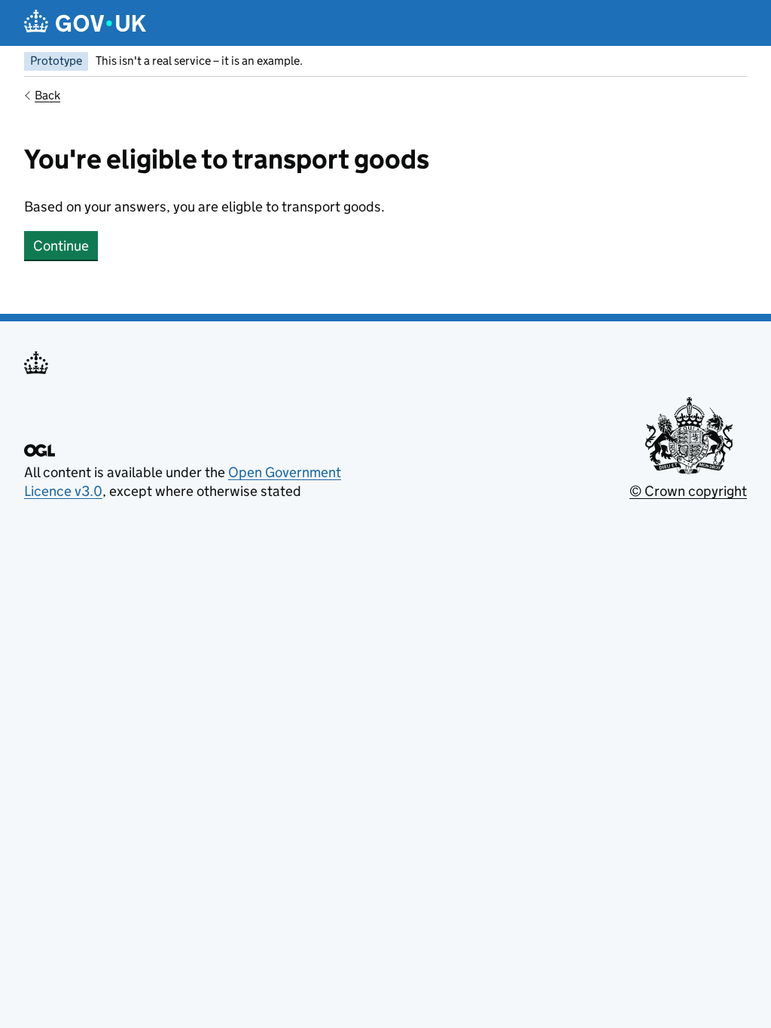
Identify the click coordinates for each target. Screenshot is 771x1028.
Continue (61, 245)
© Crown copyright (688, 491)
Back (47, 95)
